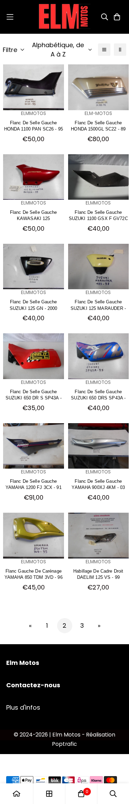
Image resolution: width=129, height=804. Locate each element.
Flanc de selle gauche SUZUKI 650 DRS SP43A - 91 (98, 394)
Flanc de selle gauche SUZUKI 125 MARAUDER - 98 (98, 304)
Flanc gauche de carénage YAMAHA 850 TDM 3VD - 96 (33, 573)
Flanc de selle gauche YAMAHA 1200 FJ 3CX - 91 (34, 484)
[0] (81, 793)
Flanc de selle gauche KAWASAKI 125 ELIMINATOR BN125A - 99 (33, 215)
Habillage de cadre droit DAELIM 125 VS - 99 (98, 573)
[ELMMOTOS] (64, 17)
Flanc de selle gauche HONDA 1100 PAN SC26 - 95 (33, 125)
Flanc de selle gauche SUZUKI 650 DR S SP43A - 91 (34, 394)
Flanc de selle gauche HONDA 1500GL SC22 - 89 (98, 125)
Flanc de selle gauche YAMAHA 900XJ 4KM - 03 (98, 484)
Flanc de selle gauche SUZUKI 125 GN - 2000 (33, 304)
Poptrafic (64, 744)
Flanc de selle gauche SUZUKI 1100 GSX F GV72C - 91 (98, 215)
